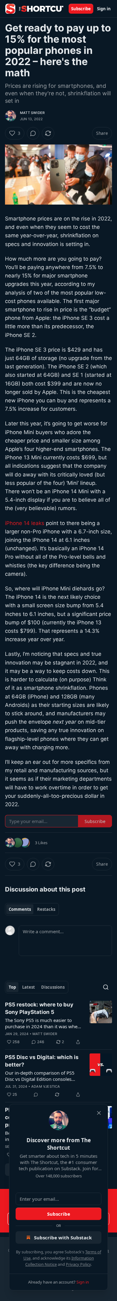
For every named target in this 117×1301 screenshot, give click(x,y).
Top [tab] (12, 987)
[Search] (106, 987)
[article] (58, 1023)
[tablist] (32, 909)
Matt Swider (32, 113)
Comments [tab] (20, 909)
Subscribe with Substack (63, 1237)
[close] (99, 1113)
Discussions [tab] (53, 987)
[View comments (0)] (33, 133)
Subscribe (81, 9)
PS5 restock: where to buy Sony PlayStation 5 (39, 1008)
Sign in (104, 9)
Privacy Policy (78, 1264)
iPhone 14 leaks (24, 523)
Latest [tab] (28, 987)
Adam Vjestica (45, 1086)
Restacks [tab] (46, 909)
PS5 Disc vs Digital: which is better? (42, 1061)
